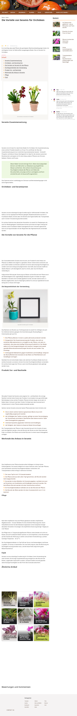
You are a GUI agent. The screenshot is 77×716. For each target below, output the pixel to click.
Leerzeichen (48, 12)
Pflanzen (3, 17)
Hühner (36, 701)
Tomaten (26, 701)
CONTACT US (10, 710)
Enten (36, 707)
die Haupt (5, 12)
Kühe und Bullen (38, 703)
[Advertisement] (25, 32)
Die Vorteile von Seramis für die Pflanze (16, 65)
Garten (12, 12)
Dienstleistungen (62, 12)
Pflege (7, 75)
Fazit (6, 77)
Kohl (45, 705)
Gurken (26, 703)
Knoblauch (27, 705)
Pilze (39, 12)
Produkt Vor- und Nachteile (13, 70)
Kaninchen (37, 705)
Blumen (31, 12)
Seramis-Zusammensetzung (13, 60)
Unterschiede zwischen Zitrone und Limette (65, 119)
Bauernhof (22, 12)
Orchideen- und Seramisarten (14, 63)
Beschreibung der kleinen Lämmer (63, 95)
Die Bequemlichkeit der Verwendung (16, 68)
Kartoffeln (27, 707)
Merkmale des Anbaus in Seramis (15, 72)
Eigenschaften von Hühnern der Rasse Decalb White (64, 107)
